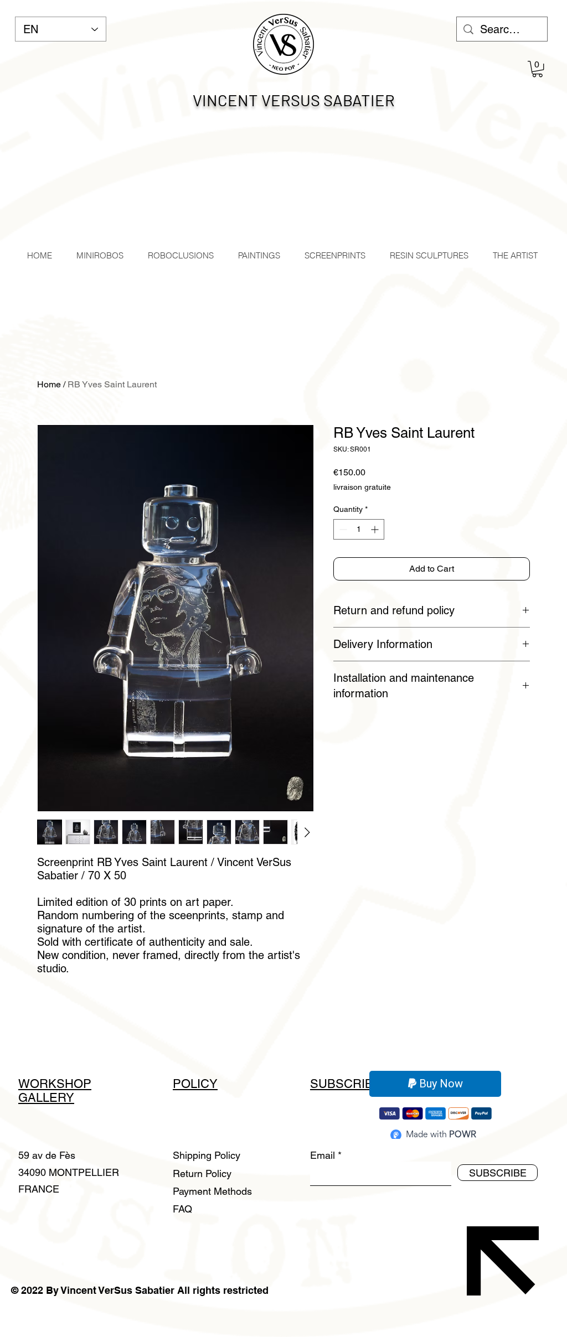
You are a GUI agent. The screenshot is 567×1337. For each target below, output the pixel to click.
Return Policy (203, 1173)
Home (49, 384)
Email (322, 1155)
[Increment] (376, 529)
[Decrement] (342, 529)
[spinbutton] (359, 529)
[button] (537, 69)
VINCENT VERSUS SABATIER (294, 100)
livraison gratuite (362, 487)
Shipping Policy (206, 1155)
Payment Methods (214, 1191)
